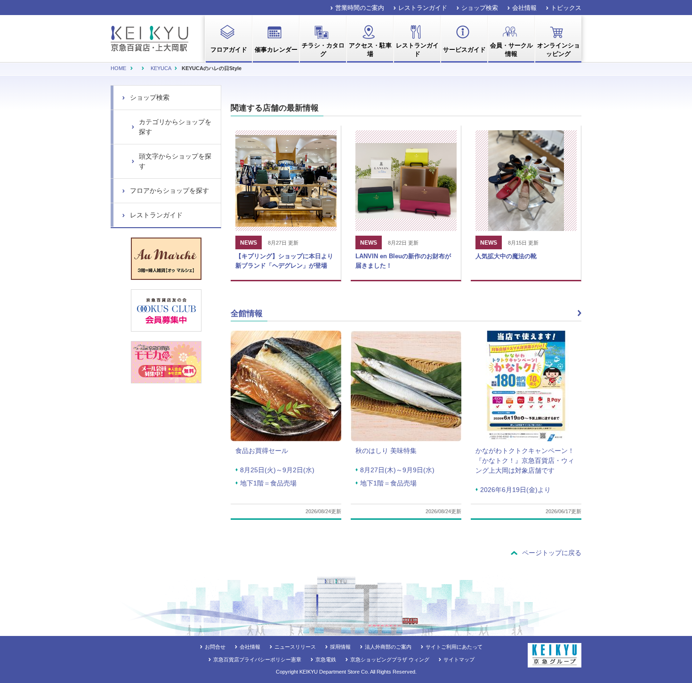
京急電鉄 (325, 659)
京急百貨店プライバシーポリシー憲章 (257, 659)
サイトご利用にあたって (454, 647)
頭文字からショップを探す (175, 161)
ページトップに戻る (551, 552)
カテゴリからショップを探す (175, 126)
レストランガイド (422, 7)
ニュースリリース (295, 647)
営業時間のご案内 (359, 7)
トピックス (566, 7)
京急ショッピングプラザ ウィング (389, 659)
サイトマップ (459, 659)
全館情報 (247, 313)
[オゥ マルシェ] (166, 259)
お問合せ (215, 647)
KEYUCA (160, 68)
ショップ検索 (479, 7)
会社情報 (524, 7)
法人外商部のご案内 (388, 647)
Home (118, 68)
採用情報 (340, 647)
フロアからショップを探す (169, 190)
